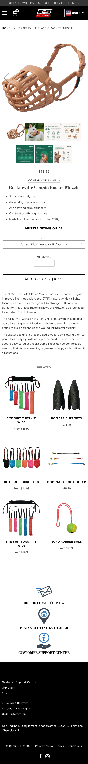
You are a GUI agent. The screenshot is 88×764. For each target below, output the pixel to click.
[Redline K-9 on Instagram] (47, 756)
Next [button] (78, 77)
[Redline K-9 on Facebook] (40, 756)
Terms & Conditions (69, 745)
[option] (44, 77)
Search (6, 693)
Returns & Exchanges (16, 708)
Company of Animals (44, 180)
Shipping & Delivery (15, 702)
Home (6, 28)
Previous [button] (9, 77)
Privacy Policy (44, 745)
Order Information (14, 713)
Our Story (8, 687)
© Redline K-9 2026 (19, 745)
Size (44, 237)
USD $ (76, 13)
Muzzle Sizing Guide (44, 228)
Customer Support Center (19, 682)
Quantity (44, 257)
